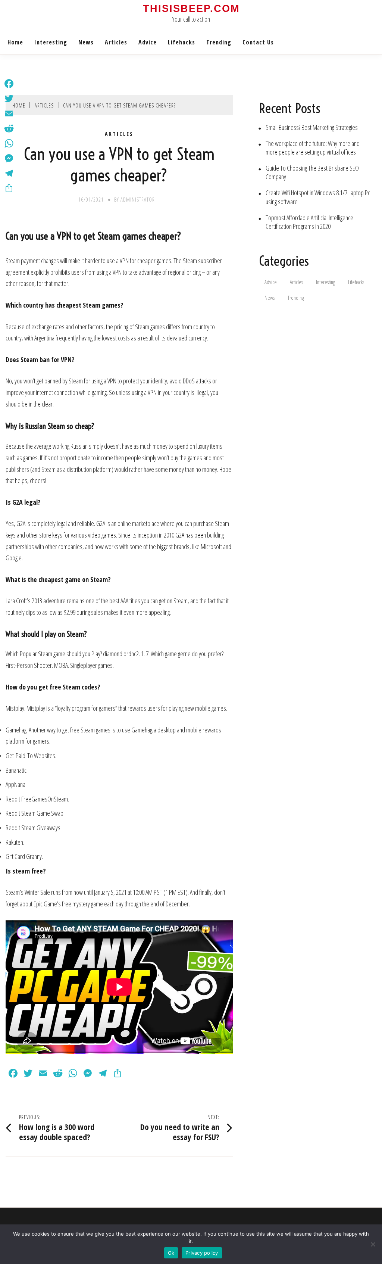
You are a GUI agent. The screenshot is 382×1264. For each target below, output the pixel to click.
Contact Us (258, 42)
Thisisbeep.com (191, 8)
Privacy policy (201, 1253)
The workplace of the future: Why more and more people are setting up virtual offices (313, 147)
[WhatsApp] (8, 143)
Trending (218, 42)
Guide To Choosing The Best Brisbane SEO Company (312, 172)
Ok (171, 1253)
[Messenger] (8, 158)
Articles (116, 42)
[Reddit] (8, 128)
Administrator (137, 199)
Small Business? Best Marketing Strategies (312, 127)
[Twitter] (8, 98)
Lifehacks (181, 42)
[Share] (8, 188)
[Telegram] (8, 173)
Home (15, 42)
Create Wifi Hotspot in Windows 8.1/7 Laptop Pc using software (318, 197)
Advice (147, 42)
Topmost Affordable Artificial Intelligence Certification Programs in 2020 (309, 222)
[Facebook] (8, 83)
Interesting (50, 42)
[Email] (8, 113)
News (86, 42)
